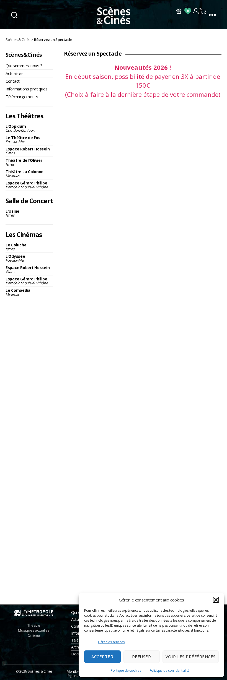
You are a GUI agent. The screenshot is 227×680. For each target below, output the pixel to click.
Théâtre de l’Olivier (24, 162)
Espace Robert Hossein (28, 150)
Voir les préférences (191, 656)
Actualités (14, 73)
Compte (195, 11)
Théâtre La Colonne (24, 173)
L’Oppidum (20, 128)
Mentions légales (74, 673)
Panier (203, 11)
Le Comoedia (18, 292)
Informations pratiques (27, 89)
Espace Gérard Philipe (27, 184)
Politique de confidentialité (169, 670)
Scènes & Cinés (40, 671)
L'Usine (12, 213)
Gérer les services (111, 642)
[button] (216, 600)
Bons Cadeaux (178, 11)
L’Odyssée (15, 258)
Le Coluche (16, 246)
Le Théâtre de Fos (23, 139)
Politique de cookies (126, 670)
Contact (13, 81)
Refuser (141, 656)
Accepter (102, 656)
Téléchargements (22, 96)
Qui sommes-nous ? (24, 65)
